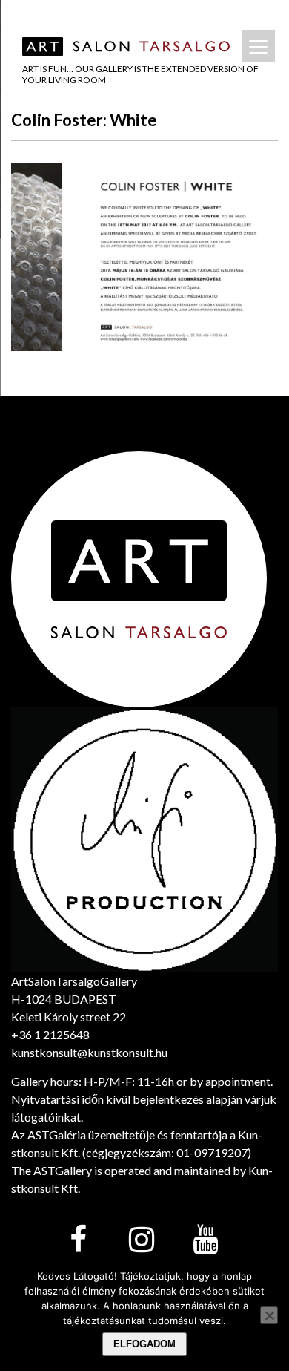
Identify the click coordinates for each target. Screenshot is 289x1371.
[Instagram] (141, 1240)
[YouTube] (205, 1240)
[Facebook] (78, 1240)
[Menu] (258, 46)
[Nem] (269, 1315)
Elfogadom (144, 1343)
